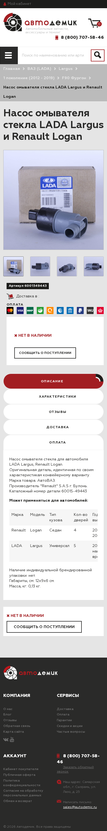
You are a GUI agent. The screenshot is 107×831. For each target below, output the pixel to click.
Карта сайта (13, 732)
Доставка (65, 709)
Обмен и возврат (17, 801)
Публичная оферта (19, 775)
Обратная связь (16, 726)
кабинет (19, 4)
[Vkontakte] (6, 740)
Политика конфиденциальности (21, 783)
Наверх (17, 822)
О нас (8, 709)
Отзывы (10, 720)
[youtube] (12, 740)
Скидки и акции (70, 726)
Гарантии (64, 720)
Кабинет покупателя (20, 769)
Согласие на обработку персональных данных (23, 793)
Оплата (63, 714)
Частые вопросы (71, 732)
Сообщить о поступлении (45, 353)
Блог (7, 714)
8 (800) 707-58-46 (82, 37)
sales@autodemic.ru (80, 807)
